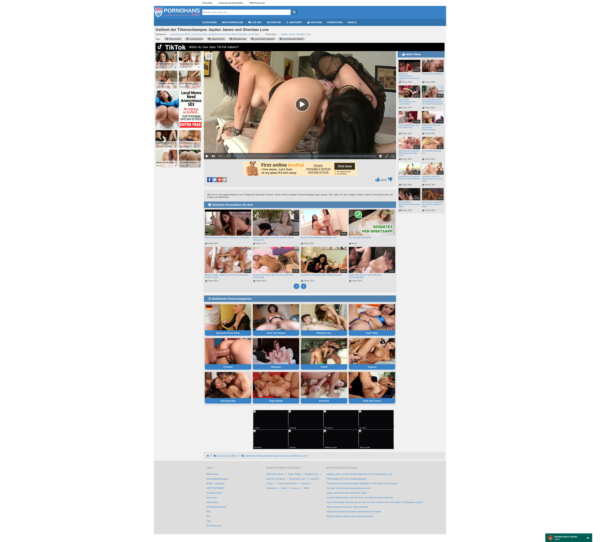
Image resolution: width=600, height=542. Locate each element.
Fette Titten (372, 333)
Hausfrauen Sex (297, 478)
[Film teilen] (219, 179)
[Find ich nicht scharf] (390, 180)
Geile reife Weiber (276, 333)
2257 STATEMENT (215, 488)
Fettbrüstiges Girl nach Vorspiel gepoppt (346, 478)
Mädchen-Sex (324, 333)
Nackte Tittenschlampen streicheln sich (319, 237)
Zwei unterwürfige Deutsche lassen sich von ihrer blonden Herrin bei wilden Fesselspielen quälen (374, 502)
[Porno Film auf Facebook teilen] (209, 179)
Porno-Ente (207, 3)
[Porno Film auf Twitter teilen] (214, 179)
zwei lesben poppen (264, 39)
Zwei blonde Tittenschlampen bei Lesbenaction (407, 101)
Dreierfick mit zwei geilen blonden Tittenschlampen (409, 177)
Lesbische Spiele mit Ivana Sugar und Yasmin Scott (432, 178)
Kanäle (352, 22)
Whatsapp (295, 22)
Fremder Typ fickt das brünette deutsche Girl (349, 488)
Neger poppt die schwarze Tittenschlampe (347, 507)
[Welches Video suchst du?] (294, 12)
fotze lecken (174, 39)
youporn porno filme (180, 34)
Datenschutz (212, 474)
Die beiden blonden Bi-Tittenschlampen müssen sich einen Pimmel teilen (432, 101)
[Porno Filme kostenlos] (177, 17)
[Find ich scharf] (377, 180)
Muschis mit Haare (275, 478)
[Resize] (387, 156)
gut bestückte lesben (292, 39)
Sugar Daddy (276, 401)
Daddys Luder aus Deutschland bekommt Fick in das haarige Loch (359, 474)
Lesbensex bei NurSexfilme (231, 3)
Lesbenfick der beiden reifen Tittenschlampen (321, 275)
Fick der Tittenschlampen (432, 74)
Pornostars (334, 22)
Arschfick (324, 401)
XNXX (306, 488)
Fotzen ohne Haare (287, 483)
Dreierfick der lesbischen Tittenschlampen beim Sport (409, 153)
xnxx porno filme (199, 34)
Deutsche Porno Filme (228, 333)
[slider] (218, 146)
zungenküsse (196, 39)
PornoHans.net (213, 525)
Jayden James (288, 34)
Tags (208, 521)
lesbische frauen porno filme (223, 34)
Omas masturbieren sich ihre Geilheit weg (409, 126)
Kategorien (209, 22)
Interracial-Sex (228, 401)
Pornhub (228, 367)
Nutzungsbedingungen (217, 478)
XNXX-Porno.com (257, 3)
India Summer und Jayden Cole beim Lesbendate (227, 237)
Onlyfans (316, 22)
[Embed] (224, 179)
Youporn (372, 367)
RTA (208, 516)
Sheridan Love (303, 34)
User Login (211, 497)
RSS (208, 511)
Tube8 (324, 367)
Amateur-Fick (311, 474)
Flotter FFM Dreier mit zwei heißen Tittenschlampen (431, 127)
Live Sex (256, 22)
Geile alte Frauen (372, 401)
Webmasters (212, 502)
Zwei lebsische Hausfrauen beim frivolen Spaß (409, 204)
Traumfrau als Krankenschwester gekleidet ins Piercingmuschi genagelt (362, 483)
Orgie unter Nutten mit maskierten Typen (347, 493)
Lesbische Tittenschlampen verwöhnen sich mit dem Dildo (409, 77)
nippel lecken (217, 39)
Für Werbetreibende (216, 507)
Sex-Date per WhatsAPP (360, 237)
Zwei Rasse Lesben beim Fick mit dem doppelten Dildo (432, 204)
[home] (208, 455)
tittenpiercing (239, 39)
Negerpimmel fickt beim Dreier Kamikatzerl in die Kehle (354, 511)
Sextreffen (274, 22)
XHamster (276, 367)
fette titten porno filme (248, 34)
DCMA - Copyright (215, 483)
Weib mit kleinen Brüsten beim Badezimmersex (350, 516)
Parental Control (214, 493)
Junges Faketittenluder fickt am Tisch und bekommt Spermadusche (360, 497)
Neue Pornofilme (232, 22)
